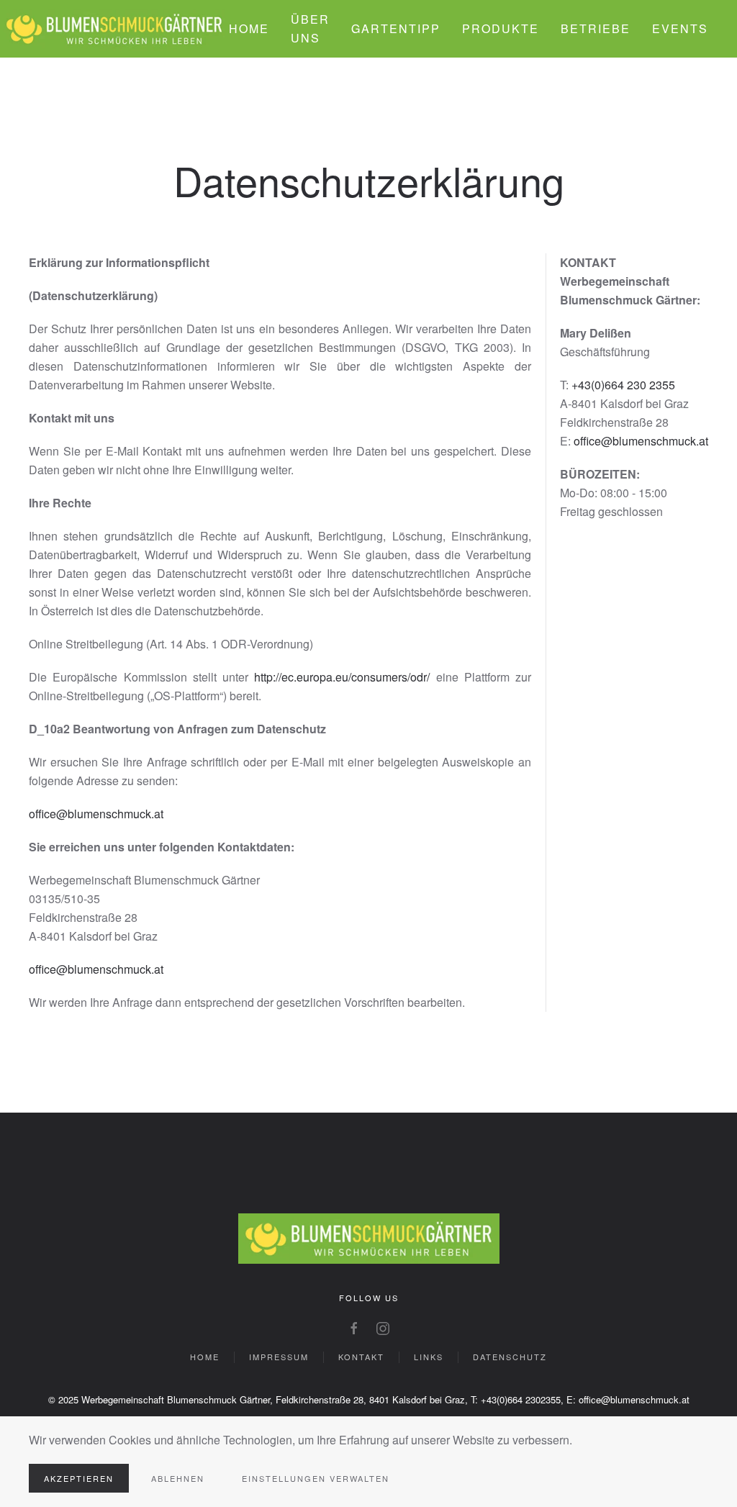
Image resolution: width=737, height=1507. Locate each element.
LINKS (428, 1356)
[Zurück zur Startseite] (114, 29)
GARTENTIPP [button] (395, 28)
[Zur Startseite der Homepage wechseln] (368, 1236)
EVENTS (680, 28)
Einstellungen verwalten (315, 1478)
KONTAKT (361, 1356)
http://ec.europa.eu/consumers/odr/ (342, 677)
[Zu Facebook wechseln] (354, 1326)
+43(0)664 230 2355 (623, 384)
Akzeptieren (79, 1478)
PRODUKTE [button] (500, 28)
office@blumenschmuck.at (96, 813)
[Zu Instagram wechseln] (383, 1326)
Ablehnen (177, 1478)
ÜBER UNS (310, 28)
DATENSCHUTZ (510, 1356)
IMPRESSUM (279, 1356)
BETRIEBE (595, 28)
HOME (249, 28)
